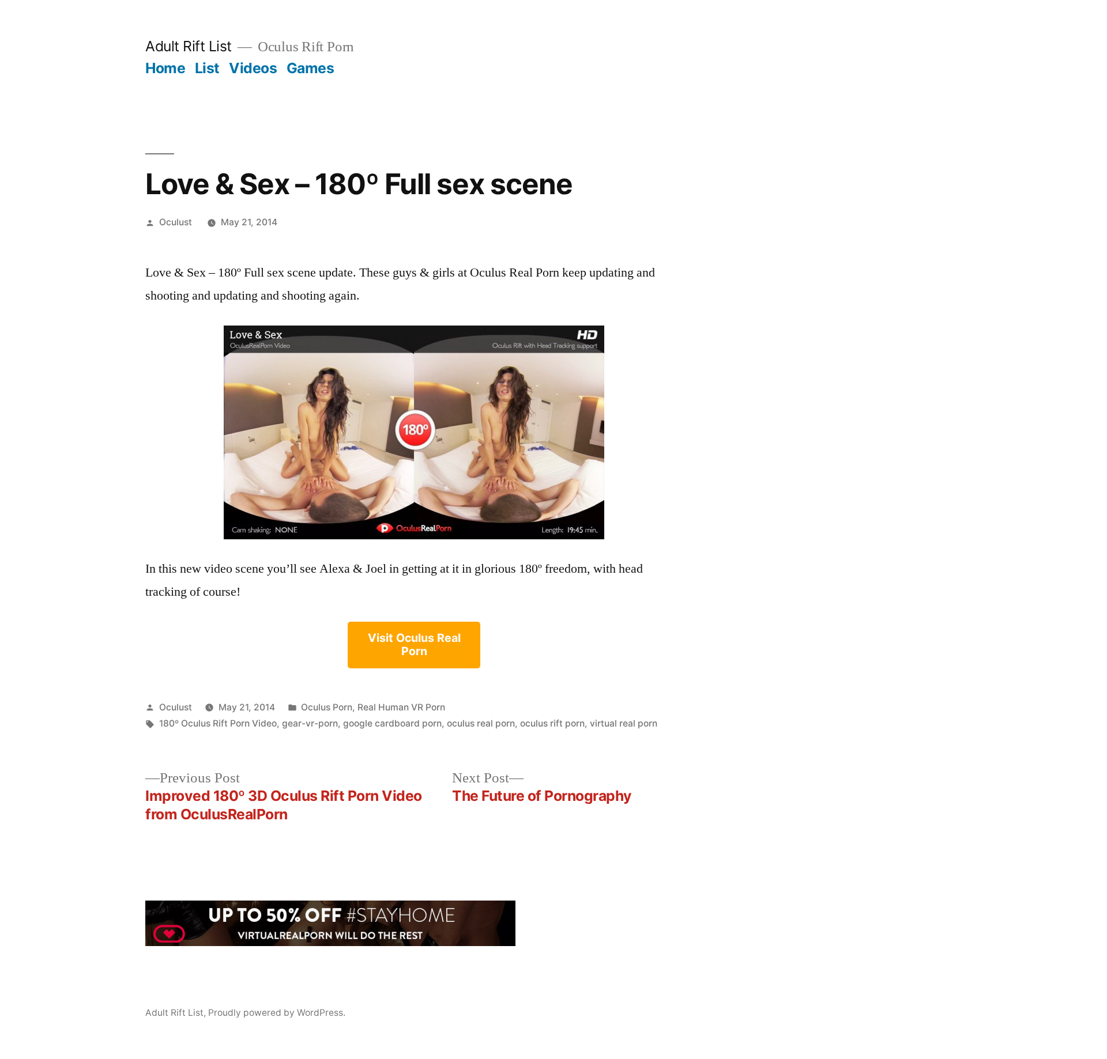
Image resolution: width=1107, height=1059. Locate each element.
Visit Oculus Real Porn (414, 644)
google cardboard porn (392, 723)
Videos (253, 68)
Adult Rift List (188, 46)
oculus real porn (481, 723)
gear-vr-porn (310, 723)
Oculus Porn (326, 707)
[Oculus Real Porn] (414, 432)
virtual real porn (623, 723)
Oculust (175, 222)
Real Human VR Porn (401, 707)
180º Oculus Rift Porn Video (218, 723)
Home (165, 68)
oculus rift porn (552, 723)
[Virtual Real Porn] (330, 942)
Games (310, 68)
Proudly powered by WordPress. (276, 1012)
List (207, 68)
